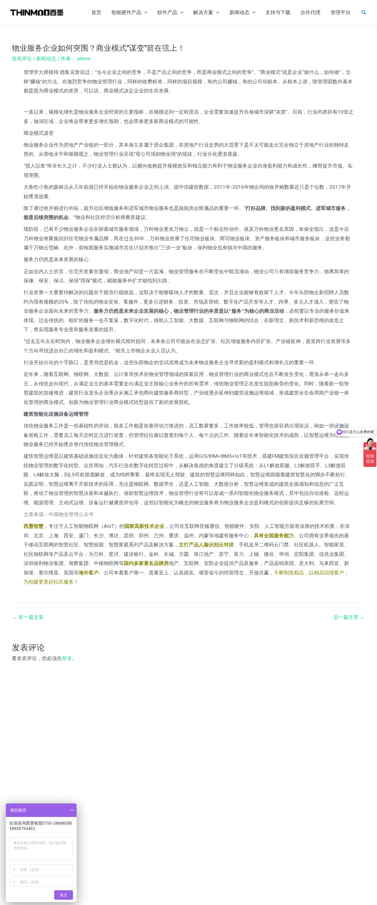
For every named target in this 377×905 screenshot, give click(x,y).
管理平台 (340, 12)
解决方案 (203, 12)
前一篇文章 (28, 617)
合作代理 (310, 12)
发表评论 (22, 59)
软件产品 (167, 12)
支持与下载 (277, 12)
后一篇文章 (349, 617)
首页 (96, 12)
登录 (67, 658)
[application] (144, 12)
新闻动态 (239, 12)
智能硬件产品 (126, 12)
